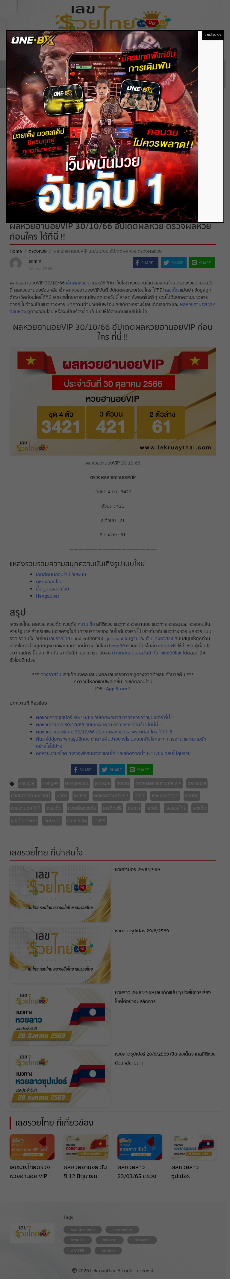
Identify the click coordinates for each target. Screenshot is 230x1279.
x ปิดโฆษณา (213, 35)
